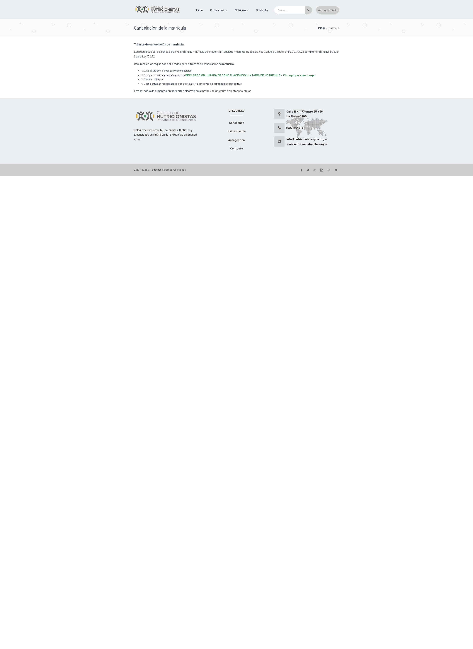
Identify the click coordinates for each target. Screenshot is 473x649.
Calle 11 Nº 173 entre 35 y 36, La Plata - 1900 (305, 114)
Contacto (262, 10)
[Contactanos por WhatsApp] (236, 412)
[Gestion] (321, 170)
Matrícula (240, 10)
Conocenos (217, 10)
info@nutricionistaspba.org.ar (307, 139)
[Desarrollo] (328, 170)
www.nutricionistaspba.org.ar (306, 144)
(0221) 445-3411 (296, 127)
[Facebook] (301, 170)
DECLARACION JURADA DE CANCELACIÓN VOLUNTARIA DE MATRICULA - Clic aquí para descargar (250, 75)
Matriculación (236, 131)
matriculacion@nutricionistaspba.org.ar (226, 90)
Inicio (199, 10)
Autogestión (326, 10)
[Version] (336, 170)
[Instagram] (315, 170)
